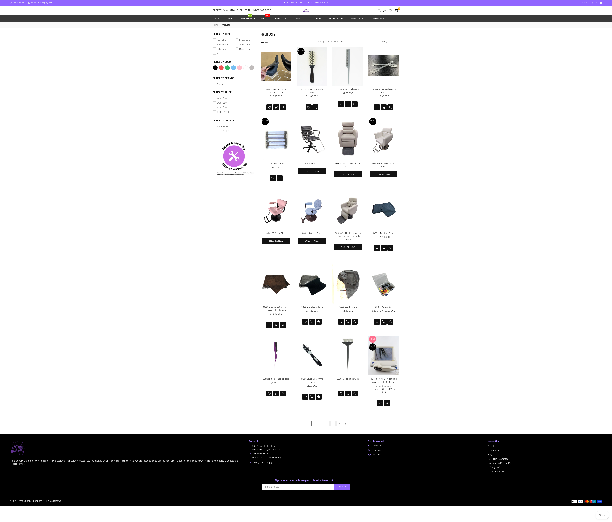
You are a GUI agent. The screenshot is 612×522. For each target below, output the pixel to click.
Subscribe (342, 487)
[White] (245, 67)
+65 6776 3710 (19, 3)
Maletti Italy (281, 18)
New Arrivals (248, 17)
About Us (492, 446)
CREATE (318, 18)
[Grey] (251, 67)
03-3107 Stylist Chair (276, 233)
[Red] (221, 67)
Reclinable (221, 40)
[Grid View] (262, 41)
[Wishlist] (390, 10)
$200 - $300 (222, 98)
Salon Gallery (335, 18)
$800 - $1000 (223, 112)
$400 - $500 (222, 103)
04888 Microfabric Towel (312, 307)
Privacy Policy (495, 467)
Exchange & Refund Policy (501, 463)
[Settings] (384, 10)
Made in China (223, 126)
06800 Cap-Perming (348, 307)
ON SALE (265, 17)
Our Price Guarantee (498, 459)
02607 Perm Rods (276, 163)
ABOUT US (378, 18)
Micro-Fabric (244, 49)
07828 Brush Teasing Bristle (276, 379)
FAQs (490, 454)
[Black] (215, 67)
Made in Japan (223, 131)
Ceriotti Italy (301, 18)
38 (339, 424)
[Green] (227, 67)
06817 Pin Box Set (383, 307)
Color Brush (222, 49)
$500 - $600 (222, 107)
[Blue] (233, 67)
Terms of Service (496, 471)
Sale (373, 339)
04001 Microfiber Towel (384, 233)
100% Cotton (245, 44)
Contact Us (493, 450)
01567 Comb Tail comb (348, 89)
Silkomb (220, 84)
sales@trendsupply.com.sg (43, 3)
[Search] (379, 10)
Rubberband (222, 44)
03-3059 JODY (312, 163)
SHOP (230, 18)
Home (218, 18)
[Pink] (239, 67)
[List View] (266, 41)
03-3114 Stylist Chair (312, 233)
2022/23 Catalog (358, 18)
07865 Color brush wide (348, 379)
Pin (218, 53)
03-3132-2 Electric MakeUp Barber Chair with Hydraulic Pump (348, 236)
